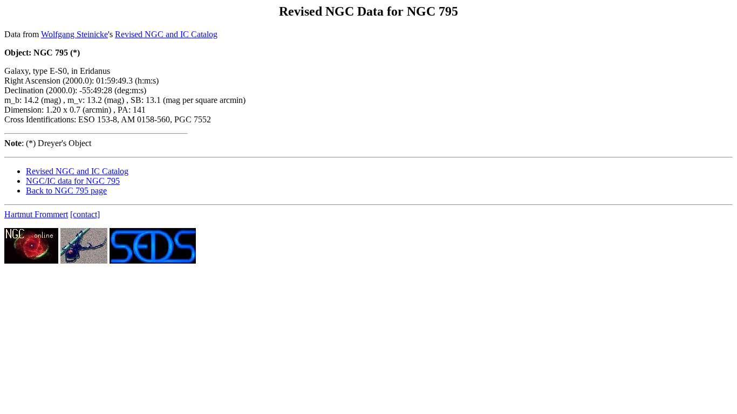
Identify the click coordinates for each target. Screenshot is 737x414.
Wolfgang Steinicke (74, 34)
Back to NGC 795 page (66, 190)
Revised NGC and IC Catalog (166, 34)
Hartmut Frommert (36, 214)
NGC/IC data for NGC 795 (73, 180)
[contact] (85, 214)
